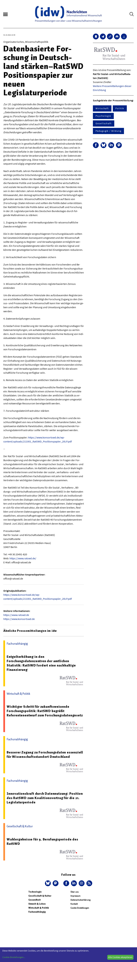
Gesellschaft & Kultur (39, 895)
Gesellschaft (104, 123)
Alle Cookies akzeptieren (120, 957)
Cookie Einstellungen (80, 907)
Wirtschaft (102, 108)
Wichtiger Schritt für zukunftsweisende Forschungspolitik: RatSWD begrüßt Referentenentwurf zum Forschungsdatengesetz (45, 711)
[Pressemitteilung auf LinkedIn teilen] (111, 145)
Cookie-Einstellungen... (13, 957)
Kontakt (74, 903)
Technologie (35, 891)
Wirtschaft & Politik (38, 907)
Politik (119, 108)
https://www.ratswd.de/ (23, 558)
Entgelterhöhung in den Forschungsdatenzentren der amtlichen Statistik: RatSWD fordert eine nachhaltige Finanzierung (41, 663)
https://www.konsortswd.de (19, 619)
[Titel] (96, 36)
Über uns (75, 891)
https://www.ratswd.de (16, 615)
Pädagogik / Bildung (108, 130)
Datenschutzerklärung (81, 899)
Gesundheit (34, 899)
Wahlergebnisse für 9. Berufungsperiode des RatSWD (42, 841)
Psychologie (103, 115)
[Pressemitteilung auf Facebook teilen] (96, 145)
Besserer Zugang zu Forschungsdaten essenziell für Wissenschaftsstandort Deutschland (45, 754)
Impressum (76, 895)
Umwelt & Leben (37, 903)
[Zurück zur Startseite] (68, 14)
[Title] (110, 36)
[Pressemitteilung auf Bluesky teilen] (103, 145)
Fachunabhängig (37, 911)
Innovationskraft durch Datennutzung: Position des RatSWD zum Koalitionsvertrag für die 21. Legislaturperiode (45, 798)
